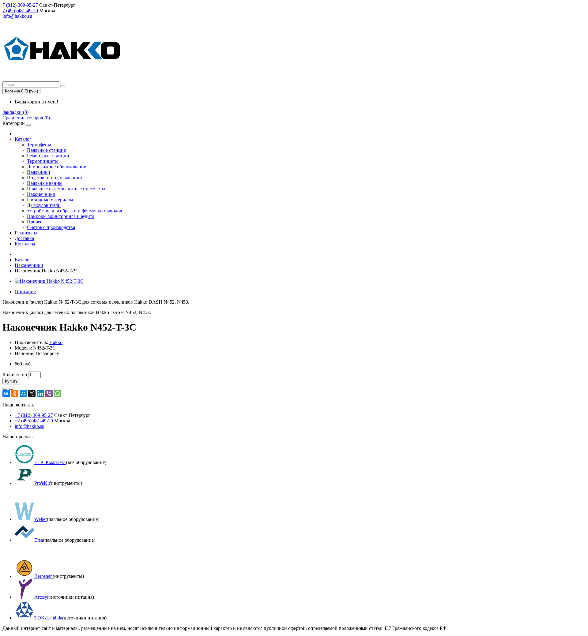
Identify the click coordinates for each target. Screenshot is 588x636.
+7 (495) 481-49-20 (34, 420)
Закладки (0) (15, 112)
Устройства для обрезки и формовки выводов (74, 210)
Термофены (39, 144)
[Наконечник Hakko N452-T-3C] (49, 281)
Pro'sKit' (42, 483)
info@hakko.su (17, 16)
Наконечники (41, 194)
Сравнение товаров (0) (26, 117)
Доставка (24, 238)
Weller (40, 519)
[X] (32, 393)
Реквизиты (26, 232)
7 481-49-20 (20, 10)
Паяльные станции (46, 150)
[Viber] (49, 393)
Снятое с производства (51, 227)
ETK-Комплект (50, 462)
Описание (25, 291)
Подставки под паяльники (54, 177)
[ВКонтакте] (6, 393)
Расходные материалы (50, 199)
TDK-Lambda (48, 617)
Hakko (55, 342)
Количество (14, 374)
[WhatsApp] (57, 393)
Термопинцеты (42, 161)
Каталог (23, 139)
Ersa (38, 540)
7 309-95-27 (20, 5)
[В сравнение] (11, 389)
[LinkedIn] (40, 393)
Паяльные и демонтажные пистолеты (66, 188)
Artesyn (42, 597)
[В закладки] (4, 389)
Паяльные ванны (44, 183)
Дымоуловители (44, 205)
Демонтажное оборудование (56, 166)
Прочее (34, 221)
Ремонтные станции (48, 155)
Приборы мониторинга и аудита (60, 216)
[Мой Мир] (23, 393)
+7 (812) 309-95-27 (34, 415)
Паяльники (38, 172)
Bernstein (43, 576)
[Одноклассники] (14, 393)
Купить (11, 381)
